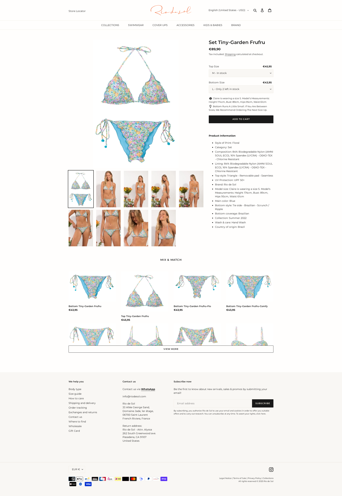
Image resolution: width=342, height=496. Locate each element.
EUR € (76, 469)
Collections (268, 478)
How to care (76, 398)
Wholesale (75, 426)
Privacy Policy (255, 478)
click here (261, 413)
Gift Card (74, 430)
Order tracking (78, 407)
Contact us (75, 417)
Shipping (230, 54)
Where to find (77, 421)
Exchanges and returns (83, 412)
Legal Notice (225, 478)
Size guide (75, 393)
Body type (75, 389)
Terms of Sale (239, 478)
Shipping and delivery (82, 403)
